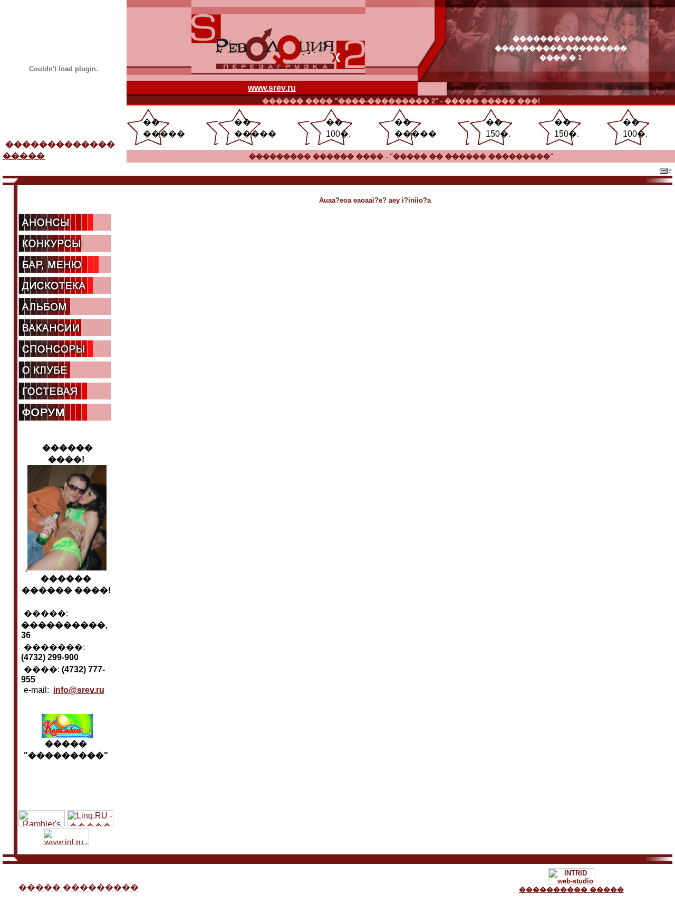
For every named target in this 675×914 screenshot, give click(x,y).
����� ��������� (78, 887)
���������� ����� (571, 889)
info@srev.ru (78, 690)
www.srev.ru (272, 87)
